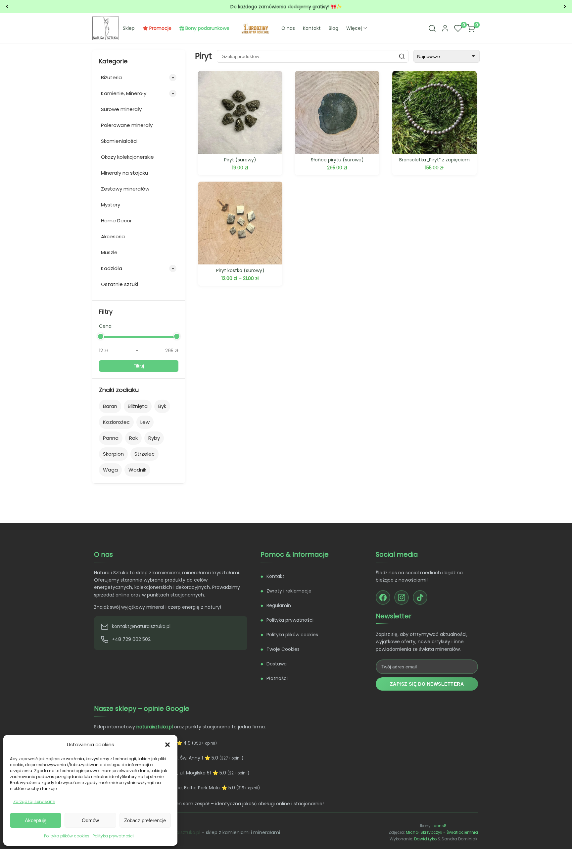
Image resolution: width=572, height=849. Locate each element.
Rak (133, 437)
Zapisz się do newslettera (427, 684)
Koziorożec (116, 422)
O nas (288, 28)
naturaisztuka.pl (182, 832)
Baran (110, 406)
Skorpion (113, 453)
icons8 (440, 825)
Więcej (354, 28)
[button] (167, 744)
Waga (110, 469)
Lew (145, 422)
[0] (458, 28)
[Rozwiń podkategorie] (172, 77)
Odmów (90, 820)
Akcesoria (113, 236)
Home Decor (116, 220)
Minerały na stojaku (124, 172)
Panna (111, 437)
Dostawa (276, 663)
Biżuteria (111, 77)
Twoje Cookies (283, 649)
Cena (105, 326)
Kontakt (312, 28)
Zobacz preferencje (145, 820)
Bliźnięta (138, 406)
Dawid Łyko (425, 839)
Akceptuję (35, 820)
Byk (162, 406)
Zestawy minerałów (125, 188)
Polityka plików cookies (66, 836)
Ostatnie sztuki (119, 284)
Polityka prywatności (113, 836)
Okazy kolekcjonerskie (127, 156)
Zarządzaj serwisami (34, 801)
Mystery (110, 204)
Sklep (129, 28)
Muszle (109, 252)
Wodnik (137, 469)
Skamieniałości (119, 141)
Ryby (154, 437)
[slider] (100, 336)
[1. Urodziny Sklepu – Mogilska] (255, 28)
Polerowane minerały (127, 125)
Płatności (277, 678)
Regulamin (278, 605)
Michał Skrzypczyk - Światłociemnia (442, 832)
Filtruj (138, 366)
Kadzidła (111, 268)
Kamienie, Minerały (123, 93)
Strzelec (144, 453)
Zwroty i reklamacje (288, 591)
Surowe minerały (121, 109)
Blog (333, 28)
